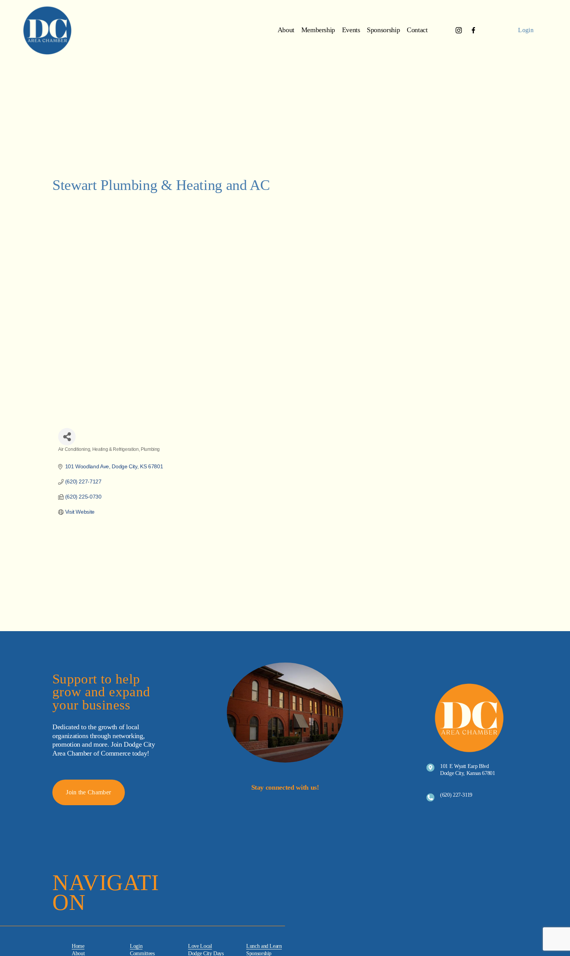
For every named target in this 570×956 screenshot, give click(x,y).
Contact (417, 30)
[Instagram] (459, 30)
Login (526, 30)
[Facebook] (473, 30)
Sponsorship (383, 30)
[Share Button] (67, 436)
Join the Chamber (88, 792)
